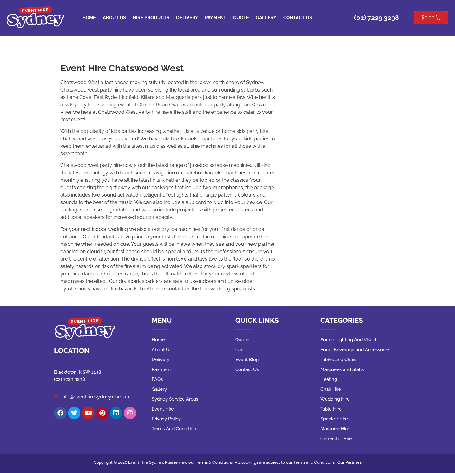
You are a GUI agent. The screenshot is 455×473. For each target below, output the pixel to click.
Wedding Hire (335, 399)
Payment (215, 17)
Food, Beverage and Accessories (355, 349)
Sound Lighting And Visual (348, 340)
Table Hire (331, 409)
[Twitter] (74, 413)
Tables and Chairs (339, 359)
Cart (239, 349)
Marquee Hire (334, 429)
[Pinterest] (102, 413)
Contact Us (297, 17)
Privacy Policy (166, 419)
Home (89, 17)
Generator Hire (336, 438)
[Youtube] (88, 413)
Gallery (266, 17)
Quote (241, 17)
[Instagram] (130, 413)
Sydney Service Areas (175, 399)
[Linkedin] (116, 413)
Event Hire (163, 409)
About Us (114, 17)
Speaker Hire (334, 419)
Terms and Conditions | (315, 462)
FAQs (157, 379)
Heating (328, 379)
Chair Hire (330, 389)
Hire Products (151, 17)
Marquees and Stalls (342, 369)
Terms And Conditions (175, 429)
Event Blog (247, 359)
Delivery (187, 17)
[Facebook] (60, 413)
